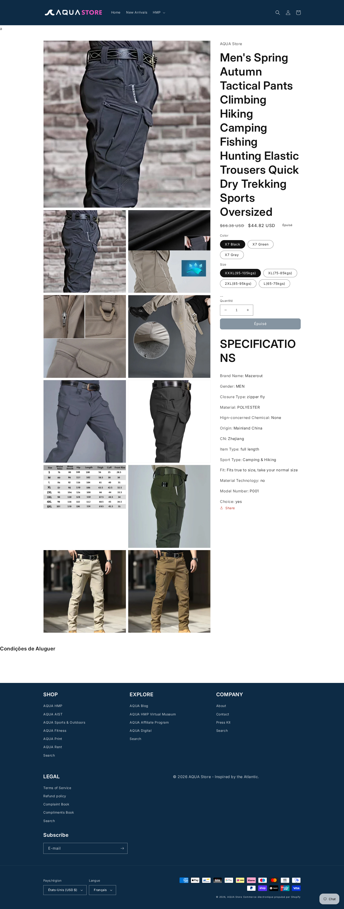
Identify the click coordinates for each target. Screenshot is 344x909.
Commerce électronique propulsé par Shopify (272, 896)
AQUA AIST (52, 714)
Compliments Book (58, 812)
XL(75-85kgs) (280, 273)
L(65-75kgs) (274, 284)
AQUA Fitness (54, 730)
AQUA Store (234, 896)
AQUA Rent (52, 747)
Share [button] (230, 508)
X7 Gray (232, 255)
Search (49, 755)
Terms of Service (57, 788)
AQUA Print (52, 739)
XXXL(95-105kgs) (240, 273)
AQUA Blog (139, 706)
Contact (222, 714)
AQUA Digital (140, 730)
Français (100, 890)
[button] (158, 12)
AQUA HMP (52, 706)
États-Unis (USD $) (62, 890)
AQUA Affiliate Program (149, 722)
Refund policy (54, 796)
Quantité (226, 301)
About (221, 706)
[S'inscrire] (122, 848)
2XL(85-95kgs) (238, 284)
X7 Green (261, 244)
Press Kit (223, 722)
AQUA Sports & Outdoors (64, 722)
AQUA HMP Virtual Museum (153, 714)
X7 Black (232, 244)
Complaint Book (56, 804)
